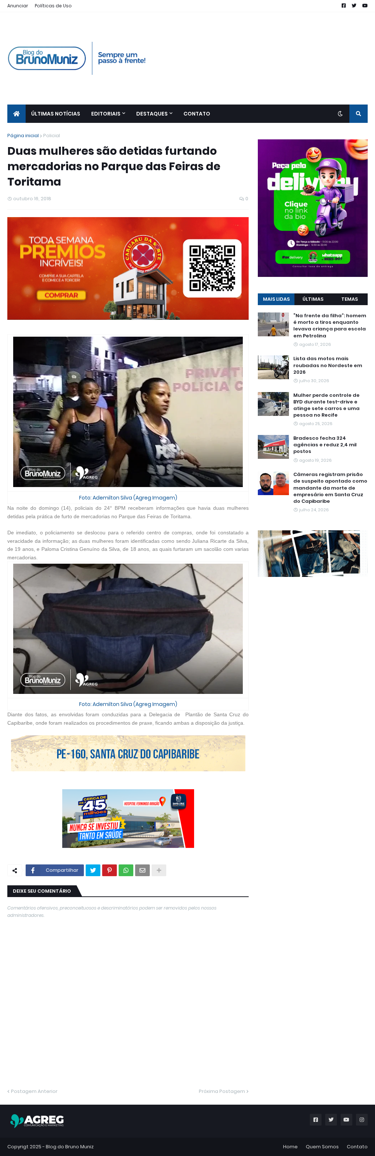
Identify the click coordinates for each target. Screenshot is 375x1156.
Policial (51, 135)
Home (290, 1146)
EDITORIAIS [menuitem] (105, 113)
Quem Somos (322, 1146)
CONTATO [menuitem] (196, 113)
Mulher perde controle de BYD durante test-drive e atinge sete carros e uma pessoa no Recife (326, 405)
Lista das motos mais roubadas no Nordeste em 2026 (327, 365)
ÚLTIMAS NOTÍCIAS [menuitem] (55, 113)
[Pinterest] (109, 870)
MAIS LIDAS (276, 299)
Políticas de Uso (53, 6)
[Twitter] (93, 870)
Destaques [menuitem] (152, 113)
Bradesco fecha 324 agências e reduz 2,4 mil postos (325, 445)
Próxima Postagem (222, 1091)
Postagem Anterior (34, 1091)
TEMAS (349, 299)
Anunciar (17, 6)
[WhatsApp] (126, 870)
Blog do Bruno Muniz (70, 1146)
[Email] (142, 870)
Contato (357, 1146)
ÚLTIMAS (312, 299)
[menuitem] (16, 114)
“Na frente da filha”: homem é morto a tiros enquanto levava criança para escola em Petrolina (329, 325)
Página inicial (23, 135)
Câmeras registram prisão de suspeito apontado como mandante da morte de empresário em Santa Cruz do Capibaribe (330, 488)
